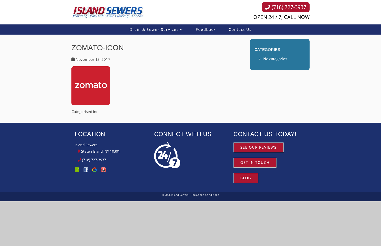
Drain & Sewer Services (154, 29)
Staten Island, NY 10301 (100, 151)
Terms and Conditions (205, 194)
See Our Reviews (258, 147)
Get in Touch (255, 162)
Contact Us (240, 29)
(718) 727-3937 (288, 7)
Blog (245, 178)
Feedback (206, 29)
